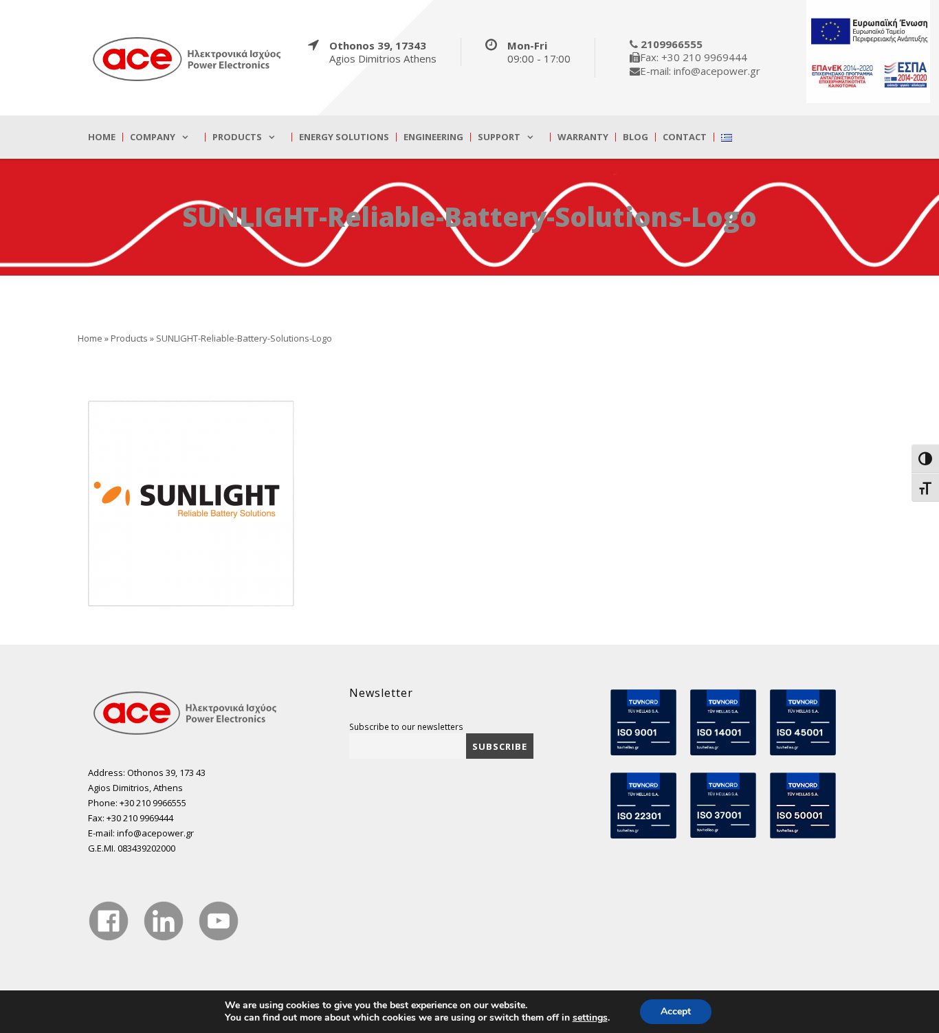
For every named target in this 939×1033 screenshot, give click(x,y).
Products (237, 137)
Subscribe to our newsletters (406, 726)
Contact (685, 137)
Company (152, 137)
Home (101, 137)
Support (499, 137)
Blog (635, 137)
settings (590, 1018)
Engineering (433, 137)
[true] (187, 58)
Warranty (582, 137)
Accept (676, 1011)
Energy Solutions (344, 137)
